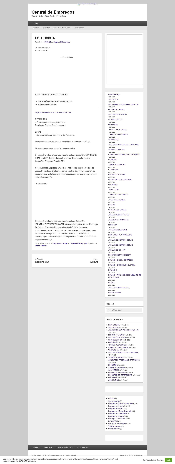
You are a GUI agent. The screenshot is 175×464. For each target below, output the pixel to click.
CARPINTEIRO (113, 300)
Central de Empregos (53, 12)
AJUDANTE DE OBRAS (116, 295)
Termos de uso (79, 28)
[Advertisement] (66, 75)
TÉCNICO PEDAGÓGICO (117, 260)
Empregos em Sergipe (60, 243)
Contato (36, 28)
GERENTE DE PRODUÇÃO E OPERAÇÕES (124, 285)
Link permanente (41, 245)
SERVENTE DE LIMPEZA (117, 340)
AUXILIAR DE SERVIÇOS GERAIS (120, 370)
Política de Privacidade (62, 28)
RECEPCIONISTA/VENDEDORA (119, 385)
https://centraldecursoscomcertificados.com (53, 112)
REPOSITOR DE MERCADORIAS (120, 310)
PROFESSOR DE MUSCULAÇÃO (120, 365)
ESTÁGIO (111, 413)
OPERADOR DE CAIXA (116, 305)
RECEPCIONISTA (114, 423)
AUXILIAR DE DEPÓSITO (117, 245)
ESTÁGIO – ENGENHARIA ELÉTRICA (121, 395)
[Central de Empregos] (88, 3)
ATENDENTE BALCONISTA (118, 265)
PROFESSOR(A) (114, 225)
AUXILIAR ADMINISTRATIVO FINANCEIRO (123, 275)
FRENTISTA (112, 355)
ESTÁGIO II (112, 400)
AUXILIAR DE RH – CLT (116, 380)
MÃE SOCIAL (113, 255)
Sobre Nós (46, 28)
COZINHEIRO (113, 315)
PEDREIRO (112, 290)
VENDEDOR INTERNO (116, 280)
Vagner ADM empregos (62, 42)
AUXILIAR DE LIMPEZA (116, 330)
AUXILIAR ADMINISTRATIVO (118, 345)
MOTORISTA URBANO (116, 240)
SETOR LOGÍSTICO (115, 250)
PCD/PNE (111, 335)
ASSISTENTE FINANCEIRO (118, 350)
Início (36, 23)
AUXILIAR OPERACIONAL (117, 360)
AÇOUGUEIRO (113, 320)
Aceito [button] (168, 460)
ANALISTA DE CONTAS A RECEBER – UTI (123, 235)
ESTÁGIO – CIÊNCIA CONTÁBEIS (120, 390)
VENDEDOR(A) (113, 270)
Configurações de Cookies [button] (153, 460)
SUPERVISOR (113, 230)
